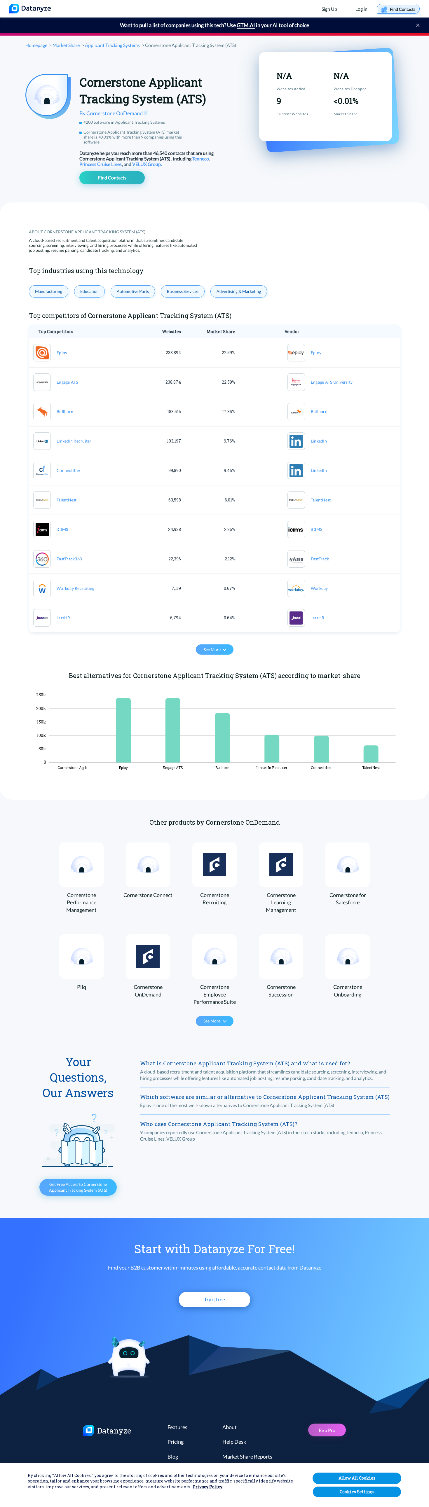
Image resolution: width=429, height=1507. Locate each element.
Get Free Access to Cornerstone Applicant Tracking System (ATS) (78, 1187)
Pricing (176, 1441)
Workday (319, 588)
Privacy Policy (207, 1487)
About (229, 1427)
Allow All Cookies (357, 1478)
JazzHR (63, 617)
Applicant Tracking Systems (112, 45)
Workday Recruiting (76, 588)
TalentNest (67, 499)
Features (177, 1427)
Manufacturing (48, 291)
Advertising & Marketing (239, 291)
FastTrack (320, 558)
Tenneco (201, 158)
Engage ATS (67, 382)
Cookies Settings (357, 1491)
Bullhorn (65, 411)
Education (89, 291)
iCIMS (62, 529)
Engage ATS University (332, 382)
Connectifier (69, 470)
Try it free (214, 1299)
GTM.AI (246, 25)
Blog (173, 1456)
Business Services (182, 291)
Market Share (66, 45)
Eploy (62, 352)
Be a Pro (327, 1430)
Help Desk (234, 1441)
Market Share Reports (247, 1456)
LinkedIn (319, 440)
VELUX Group (147, 164)
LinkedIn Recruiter (74, 440)
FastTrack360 (69, 558)
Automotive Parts (133, 291)
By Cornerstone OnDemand (111, 113)
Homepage (36, 45)
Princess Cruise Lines (101, 164)
